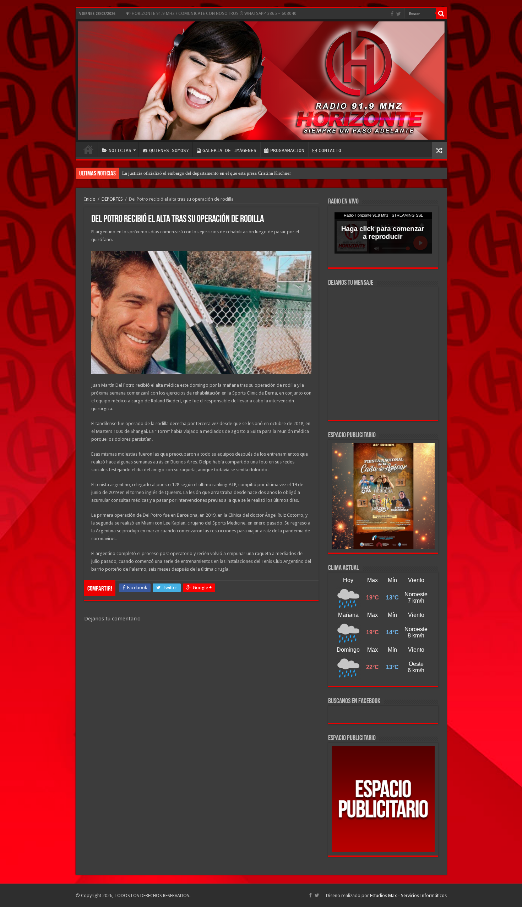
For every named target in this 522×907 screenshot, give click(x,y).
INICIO (88, 149)
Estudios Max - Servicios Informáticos (408, 895)
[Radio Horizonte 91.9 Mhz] (261, 80)
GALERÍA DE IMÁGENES (229, 150)
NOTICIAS (120, 150)
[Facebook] (392, 14)
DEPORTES (112, 199)
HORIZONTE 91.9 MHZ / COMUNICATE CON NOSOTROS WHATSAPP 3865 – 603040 (214, 13)
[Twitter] (399, 14)
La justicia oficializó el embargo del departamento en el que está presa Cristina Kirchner (206, 173)
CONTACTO (330, 150)
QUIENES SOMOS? (169, 150)
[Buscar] (441, 13)
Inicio (90, 199)
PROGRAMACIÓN (287, 150)
